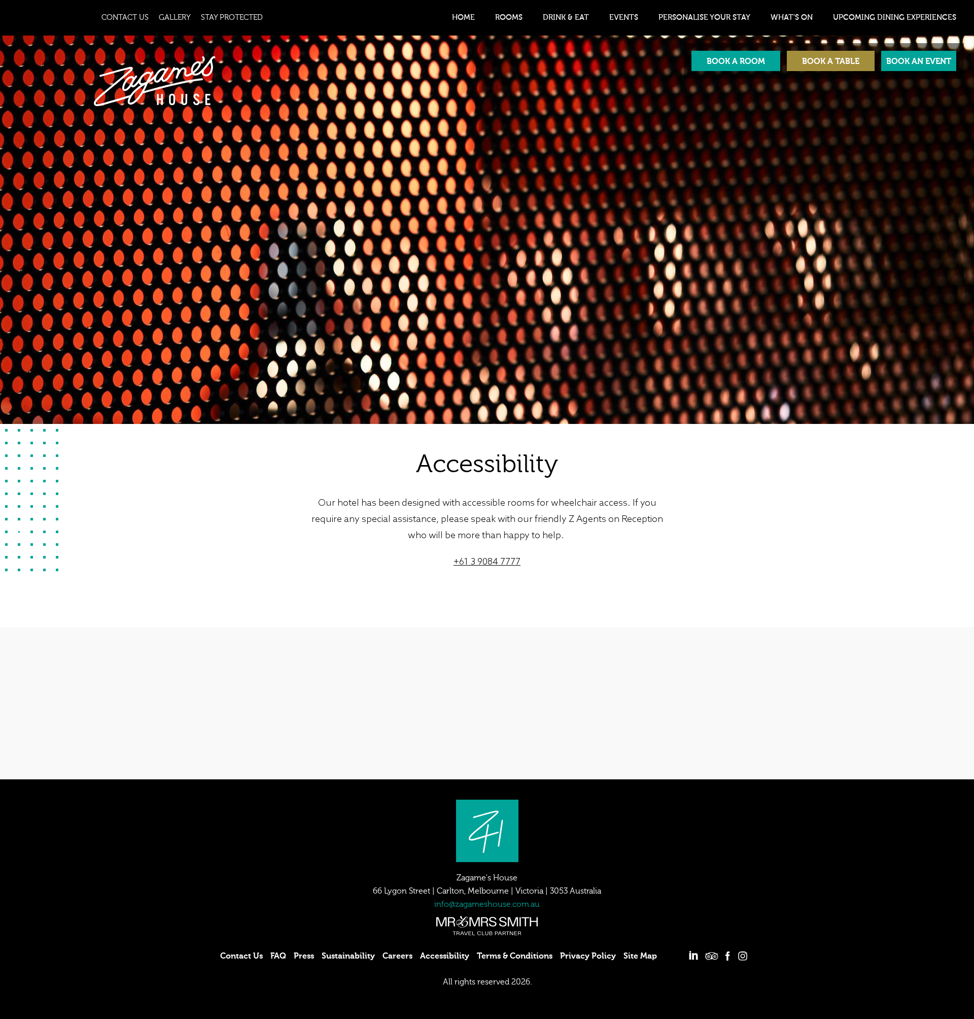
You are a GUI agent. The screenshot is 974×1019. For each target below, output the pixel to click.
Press (304, 956)
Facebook (727, 956)
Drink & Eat (566, 17)
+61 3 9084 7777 (487, 562)
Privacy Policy (588, 956)
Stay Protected (232, 17)
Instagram (742, 956)
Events (623, 17)
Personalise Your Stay (704, 17)
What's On (792, 17)
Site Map (640, 956)
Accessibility (444, 956)
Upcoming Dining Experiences (894, 17)
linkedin (693, 956)
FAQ (278, 956)
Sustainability (348, 956)
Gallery (175, 17)
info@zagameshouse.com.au (487, 904)
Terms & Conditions (514, 956)
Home (463, 17)
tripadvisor (711, 956)
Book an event (918, 61)
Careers (397, 956)
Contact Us (125, 17)
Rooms (509, 17)
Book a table (830, 61)
